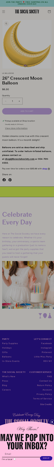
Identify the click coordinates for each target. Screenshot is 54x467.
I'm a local (7, 459)
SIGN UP (46, 458)
